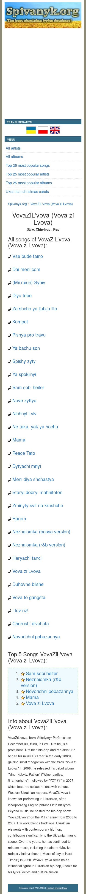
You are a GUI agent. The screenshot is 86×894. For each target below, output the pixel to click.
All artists (13, 148)
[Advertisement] (43, 74)
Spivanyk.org (17, 203)
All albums (14, 156)
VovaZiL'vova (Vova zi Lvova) (52, 203)
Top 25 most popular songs (28, 165)
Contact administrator (57, 888)
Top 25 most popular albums (29, 182)
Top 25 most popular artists (28, 174)
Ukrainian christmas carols (27, 191)
